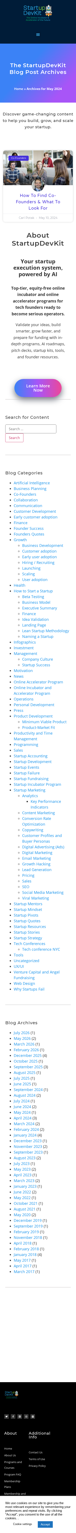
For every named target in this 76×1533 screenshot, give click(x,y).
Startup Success (36, 664)
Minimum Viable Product (44, 721)
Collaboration (26, 499)
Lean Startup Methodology (45, 630)
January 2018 (25, 1254)
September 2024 (28, 1089)
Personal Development (34, 704)
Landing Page (34, 625)
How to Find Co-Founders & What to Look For (38, 202)
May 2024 (22, 1112)
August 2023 (24, 1157)
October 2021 (26, 1203)
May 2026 (22, 1038)
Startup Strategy (28, 937)
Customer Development (35, 511)
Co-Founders (25, 494)
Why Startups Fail (29, 989)
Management (25, 653)
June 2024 (22, 1106)
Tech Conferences (29, 943)
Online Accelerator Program (38, 681)
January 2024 (25, 1135)
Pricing (28, 875)
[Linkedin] (19, 1416)
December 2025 (28, 1055)
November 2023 (28, 1146)
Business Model (36, 602)
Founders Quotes (29, 534)
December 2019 (28, 1220)
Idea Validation (35, 619)
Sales (18, 750)
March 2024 (24, 1123)
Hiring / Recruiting (38, 562)
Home (18, 89)
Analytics (30, 795)
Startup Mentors (28, 903)
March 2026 (24, 1044)
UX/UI (19, 966)
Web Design (24, 983)
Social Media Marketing (43, 892)
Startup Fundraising (31, 778)
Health (19, 585)
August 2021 (24, 1209)
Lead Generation (37, 869)
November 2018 (28, 1237)
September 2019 (28, 1226)
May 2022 (22, 1197)
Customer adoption (39, 551)
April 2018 (22, 1243)
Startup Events (26, 767)
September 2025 (28, 1066)
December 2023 (28, 1140)
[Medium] (32, 1416)
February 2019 (26, 1231)
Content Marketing (38, 812)
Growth (20, 539)
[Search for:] (30, 428)
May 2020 (22, 1214)
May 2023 (22, 1169)
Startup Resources (30, 926)
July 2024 (22, 1100)
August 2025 (24, 1072)
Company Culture (37, 659)
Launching (31, 568)
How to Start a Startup (33, 590)
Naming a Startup (37, 636)
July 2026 (22, 1032)
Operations (24, 699)
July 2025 (22, 1078)
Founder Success (29, 528)
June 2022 (22, 1191)
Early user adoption (39, 556)
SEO (25, 886)
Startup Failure (27, 772)
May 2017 (22, 1260)
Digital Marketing (37, 852)
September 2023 (28, 1152)
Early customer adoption (35, 516)
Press (18, 710)
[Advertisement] (38, 1342)
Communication (28, 505)
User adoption (35, 579)
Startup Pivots (26, 915)
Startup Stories (27, 932)
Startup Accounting (31, 755)
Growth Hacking (36, 863)
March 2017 (24, 1271)
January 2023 (25, 1186)
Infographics (25, 642)
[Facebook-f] (13, 1416)
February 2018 (26, 1248)
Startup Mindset (28, 909)
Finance (20, 522)
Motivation (23, 670)
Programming (26, 744)
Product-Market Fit (38, 727)
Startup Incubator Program (37, 784)
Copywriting (32, 829)
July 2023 (22, 1163)
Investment (24, 647)
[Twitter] (6, 1416)
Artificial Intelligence (32, 482)
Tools (18, 954)
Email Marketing (36, 858)
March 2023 (24, 1180)
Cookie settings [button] (22, 1524)
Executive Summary (39, 608)
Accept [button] (45, 1524)
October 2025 (26, 1061)
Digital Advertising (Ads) (43, 846)
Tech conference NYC (41, 949)
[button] (38, 34)
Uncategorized (26, 960)
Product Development (33, 716)
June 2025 (22, 1083)
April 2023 (22, 1174)
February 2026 (26, 1049)
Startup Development (33, 761)
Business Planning (30, 488)
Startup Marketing (29, 790)
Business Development (42, 545)
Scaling (28, 573)
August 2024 (24, 1095)
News (19, 676)
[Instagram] (26, 1416)
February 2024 (26, 1129)
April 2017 (22, 1265)
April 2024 (22, 1118)
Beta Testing (33, 596)
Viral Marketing (35, 898)
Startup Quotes (27, 920)
